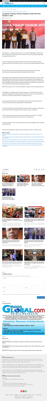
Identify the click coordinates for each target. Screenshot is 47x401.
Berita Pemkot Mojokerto (7, 11)
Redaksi (16, 394)
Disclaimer (24, 396)
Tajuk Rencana (39, 394)
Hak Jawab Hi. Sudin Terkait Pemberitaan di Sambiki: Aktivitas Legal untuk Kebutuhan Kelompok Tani (22, 139)
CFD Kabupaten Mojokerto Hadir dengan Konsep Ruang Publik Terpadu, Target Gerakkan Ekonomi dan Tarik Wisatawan (23, 137)
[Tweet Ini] (37, 169)
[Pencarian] (44, 3)
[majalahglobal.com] (8, 3)
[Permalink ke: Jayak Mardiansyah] (3, 18)
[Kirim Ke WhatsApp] (44, 169)
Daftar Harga (17, 396)
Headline (25, 11)
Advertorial (25, 394)
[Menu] (3, 3)
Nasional (12, 394)
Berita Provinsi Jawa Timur (17, 11)
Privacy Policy (30, 396)
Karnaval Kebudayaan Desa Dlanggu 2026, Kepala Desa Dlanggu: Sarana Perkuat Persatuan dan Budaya (22, 135)
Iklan (30, 394)
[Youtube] (24, 391)
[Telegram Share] (41, 169)
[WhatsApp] (26, 391)
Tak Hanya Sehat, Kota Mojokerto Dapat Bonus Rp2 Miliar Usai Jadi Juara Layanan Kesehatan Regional (23, 141)
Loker (20, 394)
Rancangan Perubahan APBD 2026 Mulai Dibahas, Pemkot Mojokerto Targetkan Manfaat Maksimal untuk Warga (22, 145)
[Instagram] (21, 391)
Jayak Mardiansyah (8, 17)
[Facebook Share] (34, 169)
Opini (33, 394)
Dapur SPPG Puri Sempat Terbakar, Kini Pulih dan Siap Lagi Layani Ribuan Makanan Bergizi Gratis (22, 143)
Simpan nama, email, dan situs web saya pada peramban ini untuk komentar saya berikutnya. (21, 294)
